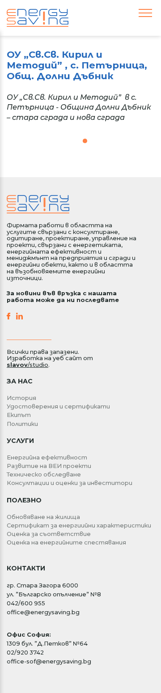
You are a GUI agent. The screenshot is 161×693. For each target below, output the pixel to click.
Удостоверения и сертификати (58, 406)
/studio (27, 364)
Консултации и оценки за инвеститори (69, 483)
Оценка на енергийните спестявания (66, 542)
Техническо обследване (44, 474)
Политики (22, 424)
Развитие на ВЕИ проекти (49, 466)
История (21, 398)
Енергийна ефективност (47, 457)
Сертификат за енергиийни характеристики (79, 525)
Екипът (19, 415)
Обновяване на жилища (43, 517)
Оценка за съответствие (49, 534)
